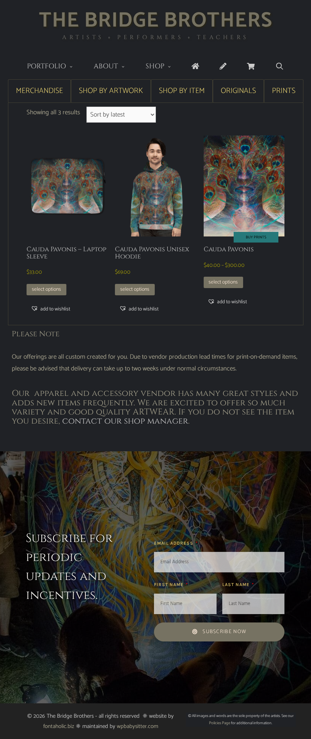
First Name (169, 584)
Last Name (236, 584)
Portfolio (46, 66)
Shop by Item (182, 91)
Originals (238, 91)
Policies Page (219, 723)
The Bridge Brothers (155, 20)
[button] (50, 309)
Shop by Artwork (111, 91)
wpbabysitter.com (137, 726)
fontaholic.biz (58, 726)
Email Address (174, 543)
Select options (46, 289)
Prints (283, 91)
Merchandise (39, 91)
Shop (155, 66)
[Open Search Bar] (279, 66)
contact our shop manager (125, 421)
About (106, 66)
